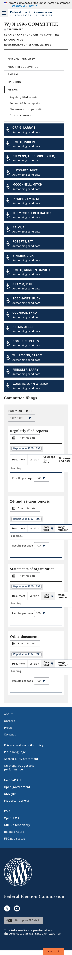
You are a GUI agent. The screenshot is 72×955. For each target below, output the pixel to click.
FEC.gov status (14, 838)
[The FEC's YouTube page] (17, 908)
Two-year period (20, 411)
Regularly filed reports (23, 97)
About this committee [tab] (23, 67)
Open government (17, 787)
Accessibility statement (21, 759)
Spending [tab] (14, 82)
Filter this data (26, 437)
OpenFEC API (13, 818)
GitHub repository (17, 825)
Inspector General (17, 800)
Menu (4, 13)
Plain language (15, 752)
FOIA (7, 811)
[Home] (31, 14)
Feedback (54, 951)
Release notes (14, 832)
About (8, 714)
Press (8, 727)
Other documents (20, 115)
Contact (10, 734)
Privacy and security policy (23, 745)
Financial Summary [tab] (21, 59)
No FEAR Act (12, 780)
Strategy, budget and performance (19, 767)
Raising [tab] (13, 74)
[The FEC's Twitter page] (7, 908)
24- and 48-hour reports (25, 103)
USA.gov (10, 794)
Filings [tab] (13, 89)
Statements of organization (27, 109)
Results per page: (23, 478)
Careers (9, 721)
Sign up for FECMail (26, 920)
